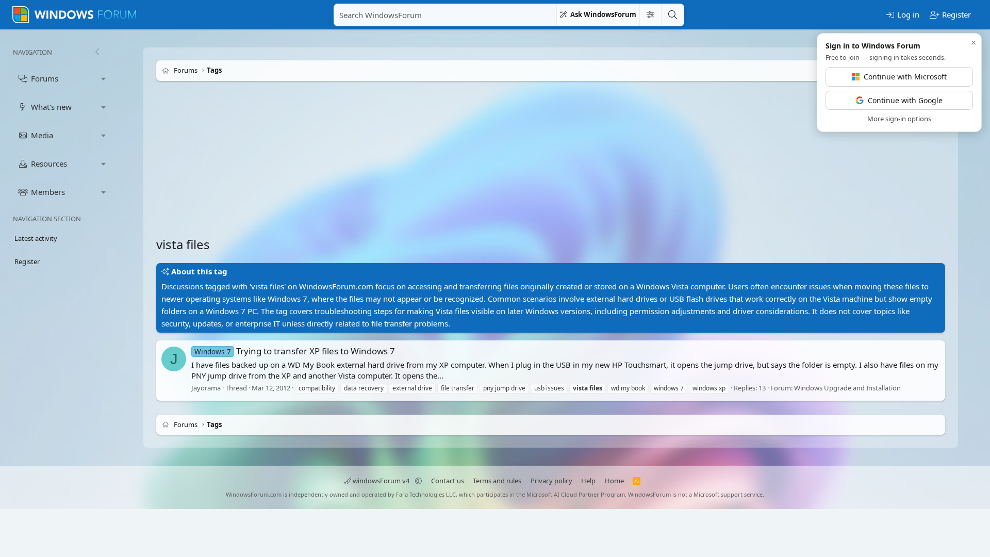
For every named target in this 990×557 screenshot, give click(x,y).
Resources (49, 163)
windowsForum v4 (381, 480)
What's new (51, 107)
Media (42, 135)
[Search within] (650, 15)
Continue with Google (905, 100)
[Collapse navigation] (97, 52)
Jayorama (206, 387)
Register (27, 261)
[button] (103, 78)
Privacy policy (551, 480)
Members (48, 192)
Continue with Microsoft (905, 76)
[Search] (672, 15)
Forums (44, 78)
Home (614, 480)
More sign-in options (899, 118)
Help (588, 480)
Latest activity (35, 238)
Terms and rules (497, 480)
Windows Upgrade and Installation (847, 387)
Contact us (447, 480)
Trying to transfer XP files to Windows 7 (294, 351)
